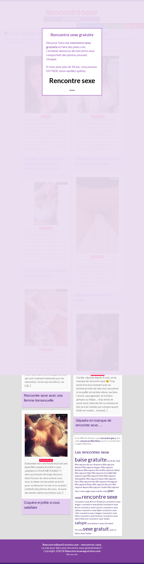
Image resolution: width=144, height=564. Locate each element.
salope (81, 522)
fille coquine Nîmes (95, 479)
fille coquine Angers (91, 467)
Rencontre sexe (72, 80)
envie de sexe (113, 461)
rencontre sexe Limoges (90, 513)
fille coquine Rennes (102, 484)
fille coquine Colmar (111, 470)
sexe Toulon (86, 533)
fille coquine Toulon (98, 487)
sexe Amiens (93, 523)
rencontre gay (107, 438)
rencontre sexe (99, 496)
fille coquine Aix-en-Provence (88, 464)
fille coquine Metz (95, 476)
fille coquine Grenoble (102, 473)
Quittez (72, 90)
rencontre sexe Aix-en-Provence (90, 501)
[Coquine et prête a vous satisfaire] (46, 436)
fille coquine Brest (92, 470)
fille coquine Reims (83, 484)
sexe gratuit (96, 529)
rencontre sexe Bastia (92, 504)
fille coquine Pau (87, 481)
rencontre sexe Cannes (91, 507)
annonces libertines (90, 440)
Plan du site (72, 554)
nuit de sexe (101, 491)
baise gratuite (91, 459)
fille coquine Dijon (83, 473)
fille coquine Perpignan (106, 481)
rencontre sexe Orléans (91, 516)
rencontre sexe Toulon (99, 518)
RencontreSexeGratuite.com (61, 544)
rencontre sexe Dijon (92, 510)
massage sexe (87, 491)
